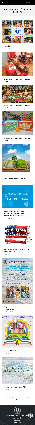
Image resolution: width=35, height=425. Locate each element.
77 (27, 397)
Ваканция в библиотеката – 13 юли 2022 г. (17, 139)
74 (16, 397)
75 (20, 397)
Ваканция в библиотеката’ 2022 (15, 387)
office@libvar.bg (19, 420)
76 (23, 397)
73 (13, 397)
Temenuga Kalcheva (22, 10)
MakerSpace (8, 46)
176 (16, 399)
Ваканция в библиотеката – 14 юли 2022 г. (17, 80)
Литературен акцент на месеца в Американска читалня (16, 250)
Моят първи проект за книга (14, 178)
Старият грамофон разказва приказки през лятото (14, 308)
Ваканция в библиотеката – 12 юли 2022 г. (17, 107)
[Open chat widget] (30, 415)
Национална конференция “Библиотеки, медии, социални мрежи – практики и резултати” (16, 213)
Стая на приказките (11, 350)
